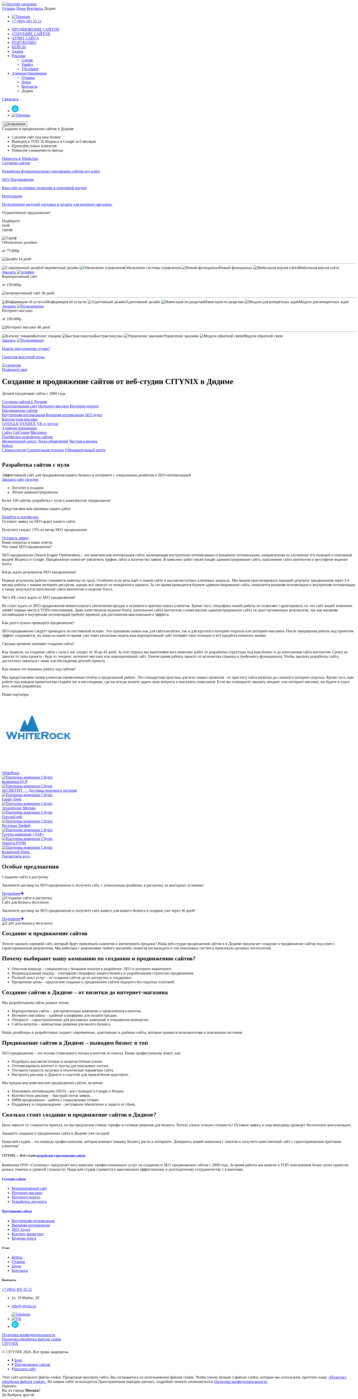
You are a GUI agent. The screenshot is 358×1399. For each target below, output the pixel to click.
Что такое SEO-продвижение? (27, 547)
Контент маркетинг (28, 1234)
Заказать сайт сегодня (20, 479)
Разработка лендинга (29, 1201)
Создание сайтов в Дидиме (24, 402)
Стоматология (14, 450)
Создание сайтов (14, 1179)
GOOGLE (10, 424)
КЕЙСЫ (19, 47)
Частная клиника (83, 441)
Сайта (7, 432)
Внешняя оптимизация (65, 415)
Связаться (10, 99)
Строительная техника (45, 450)
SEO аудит (93, 415)
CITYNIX (10, 1343)
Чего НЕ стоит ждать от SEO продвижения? (38, 597)
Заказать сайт (25, 1369)
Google (27, 60)
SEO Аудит (21, 1229)
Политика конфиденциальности (28, 1335)
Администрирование (29, 73)
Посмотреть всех (16, 856)
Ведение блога (24, 1238)
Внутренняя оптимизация (23, 415)
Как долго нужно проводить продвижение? (38, 623)
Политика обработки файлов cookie (31, 1339)
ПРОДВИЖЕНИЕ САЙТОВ (35, 29)
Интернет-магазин (53, 406)
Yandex (27, 64)
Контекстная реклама (19, 419)
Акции (17, 51)
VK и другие (47, 424)
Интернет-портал (84, 406)
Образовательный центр (85, 450)
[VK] (16, 1319)
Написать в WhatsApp (20, 158)
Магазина (38, 432)
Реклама (18, 56)
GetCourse (21, 432)
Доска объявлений (53, 441)
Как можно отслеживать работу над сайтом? (39, 669)
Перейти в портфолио (20, 517)
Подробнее (11, 893)
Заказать (9, 272)
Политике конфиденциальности (240, 1382)
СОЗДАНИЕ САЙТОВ (31, 34)
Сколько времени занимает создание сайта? (38, 644)
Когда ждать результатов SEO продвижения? (39, 572)
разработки (45, 1155)
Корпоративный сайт (19, 406)
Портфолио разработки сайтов (27, 437)
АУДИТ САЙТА (25, 38)
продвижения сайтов (70, 1155)
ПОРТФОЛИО (24, 42)
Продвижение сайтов (20, 410)
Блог (18, 1360)
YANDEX (27, 424)
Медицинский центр (19, 441)
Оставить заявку (15, 538)
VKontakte (29, 69)
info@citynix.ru (24, 1306)
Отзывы (8, 8)
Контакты (35, 8)
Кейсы (7, 446)
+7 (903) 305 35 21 (27, 21)
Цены (21, 8)
